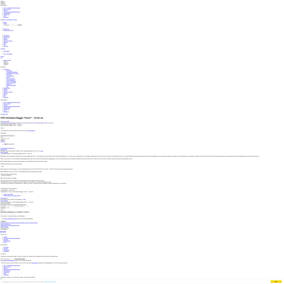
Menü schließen (7, 60)
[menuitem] (143, 8)
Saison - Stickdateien (11, 81)
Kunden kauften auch (6, 222)
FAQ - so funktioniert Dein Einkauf (12, 7)
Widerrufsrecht (7, 13)
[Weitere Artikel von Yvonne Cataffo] (5, 121)
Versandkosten (34, 263)
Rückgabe (6, 239)
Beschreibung (4, 148)
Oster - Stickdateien (11, 82)
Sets (7, 86)
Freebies (5, 90)
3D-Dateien (9, 70)
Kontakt (5, 10)
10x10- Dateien (10, 76)
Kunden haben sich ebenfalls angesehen (20, 222)
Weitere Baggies (33, 222)
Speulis (8, 77)
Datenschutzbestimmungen (10, 218)
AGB (5, 15)
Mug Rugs (9, 74)
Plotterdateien (7, 88)
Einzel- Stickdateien (11, 85)
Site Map (6, 248)
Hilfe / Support (7, 9)
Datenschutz (6, 14)
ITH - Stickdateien (11, 78)
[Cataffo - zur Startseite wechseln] (9, 19)
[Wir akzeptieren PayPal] (4, 114)
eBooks (5, 89)
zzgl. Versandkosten (30, 130)
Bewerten (3, 141)
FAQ (5, 96)
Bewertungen (10, 148)
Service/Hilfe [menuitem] (10, 11)
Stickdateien (6, 69)
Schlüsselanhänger (11, 80)
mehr (41, 151)
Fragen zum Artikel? (8, 194)
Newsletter (6, 247)
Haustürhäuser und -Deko (13, 73)
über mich (6, 97)
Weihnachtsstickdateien (12, 72)
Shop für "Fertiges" (8, 92)
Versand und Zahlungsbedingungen (12, 11)
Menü (5, 22)
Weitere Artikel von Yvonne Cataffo (12, 195)
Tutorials (6, 93)
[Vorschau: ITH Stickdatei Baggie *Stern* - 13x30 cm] (14, 122)
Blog (5, 94)
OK (276, 282)
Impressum (6, 17)
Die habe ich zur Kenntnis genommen (17, 218)
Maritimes (9, 84)
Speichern (3, 221)
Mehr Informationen (50, 282)
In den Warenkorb (5, 138)
